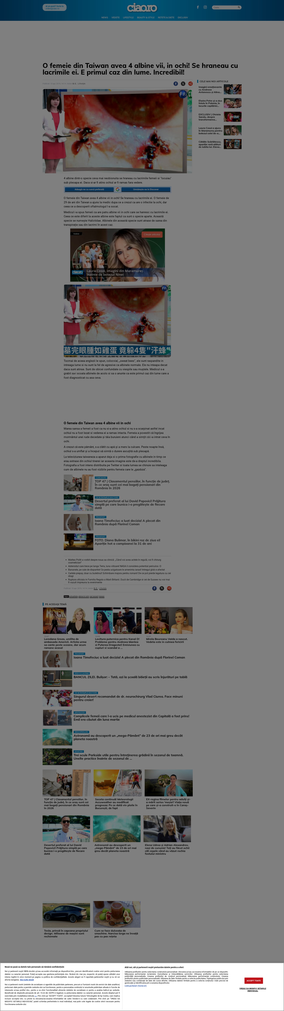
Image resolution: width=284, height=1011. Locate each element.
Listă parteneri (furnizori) (136, 986)
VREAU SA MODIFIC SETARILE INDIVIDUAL (252, 989)
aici (36, 996)
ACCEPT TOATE (254, 981)
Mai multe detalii (27, 980)
